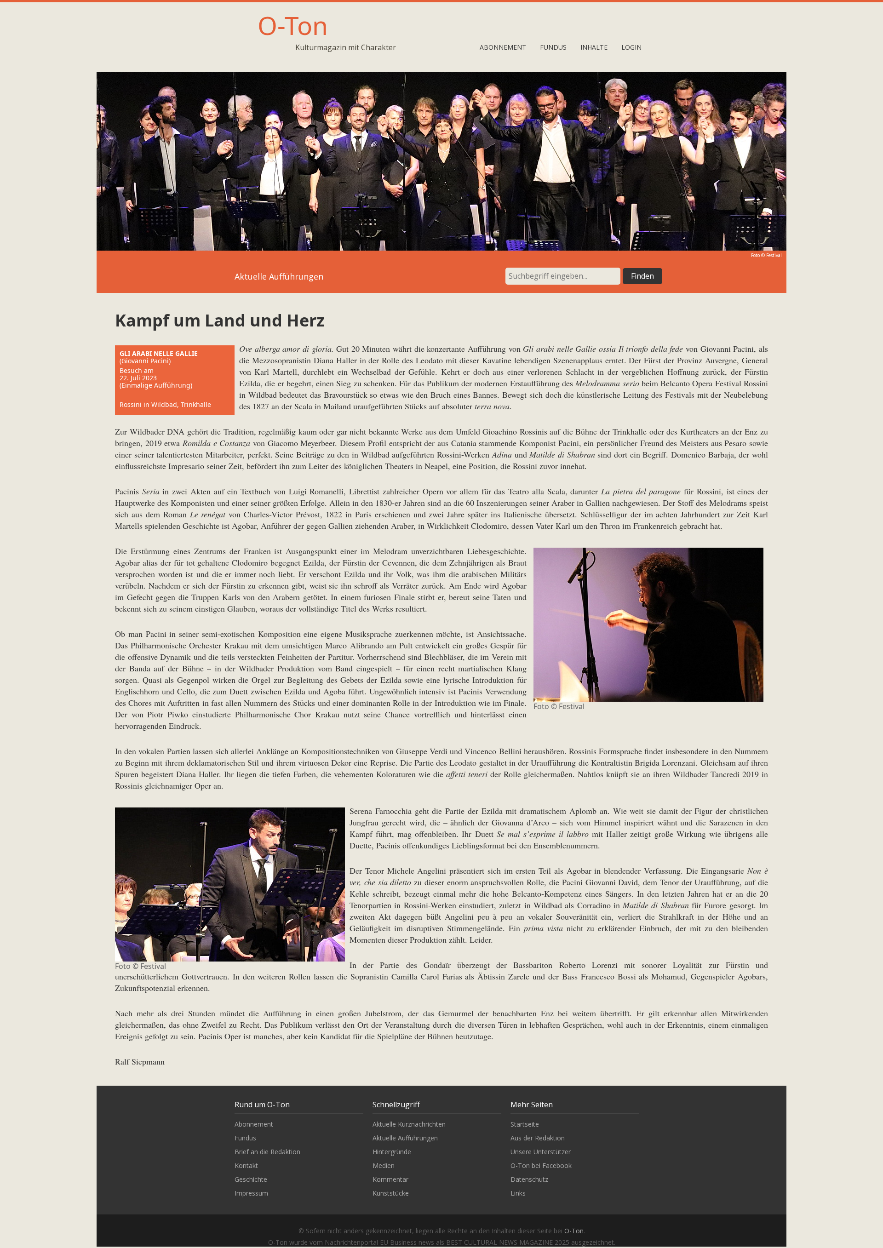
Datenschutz (529, 1179)
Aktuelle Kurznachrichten (409, 1124)
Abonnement (503, 47)
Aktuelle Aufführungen (405, 1138)
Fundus (553, 47)
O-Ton (293, 25)
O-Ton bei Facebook (541, 1165)
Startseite (524, 1124)
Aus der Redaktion (537, 1138)
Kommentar (390, 1179)
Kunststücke (391, 1193)
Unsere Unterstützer (540, 1151)
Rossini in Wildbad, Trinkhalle (165, 404)
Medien (384, 1165)
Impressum (251, 1193)
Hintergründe (392, 1151)
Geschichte (251, 1179)
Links (518, 1193)
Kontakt (246, 1165)
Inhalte (594, 47)
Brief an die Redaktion (267, 1151)
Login (631, 47)
